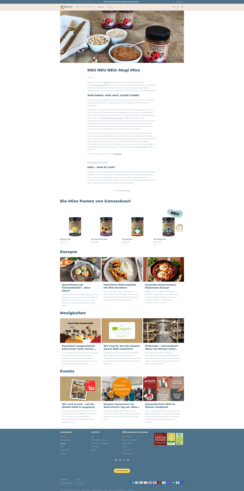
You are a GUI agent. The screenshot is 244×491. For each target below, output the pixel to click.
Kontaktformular (127, 453)
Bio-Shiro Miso (65, 239)
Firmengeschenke (65, 440)
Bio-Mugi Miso (127, 239)
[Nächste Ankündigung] (146, 2)
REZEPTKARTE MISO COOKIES (97, 162)
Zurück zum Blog (123, 190)
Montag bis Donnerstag (129, 440)
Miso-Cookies (142, 147)
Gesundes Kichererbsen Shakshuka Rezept (160, 286)
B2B (92, 437)
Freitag (124, 447)
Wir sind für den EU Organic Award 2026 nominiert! (122, 347)
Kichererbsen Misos (100, 85)
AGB (106, 490)
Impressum (63, 453)
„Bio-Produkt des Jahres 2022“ (112, 118)
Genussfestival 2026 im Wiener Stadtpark (160, 405)
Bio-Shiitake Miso (160, 239)
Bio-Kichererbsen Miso (99, 239)
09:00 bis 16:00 (126, 443)
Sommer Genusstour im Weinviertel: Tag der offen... (122, 405)
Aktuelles (63, 443)
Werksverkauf (126, 437)
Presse (62, 447)
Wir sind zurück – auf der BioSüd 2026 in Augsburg (78, 405)
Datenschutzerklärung (97, 490)
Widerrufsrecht (86, 490)
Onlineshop (63, 437)
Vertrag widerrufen (122, 471)
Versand (110, 490)
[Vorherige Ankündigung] (98, 2)
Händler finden (64, 450)
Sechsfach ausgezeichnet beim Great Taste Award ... (79, 347)
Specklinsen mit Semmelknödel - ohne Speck (76, 287)
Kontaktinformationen (120, 490)
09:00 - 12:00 (126, 450)
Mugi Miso (107, 82)
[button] (89, 7)
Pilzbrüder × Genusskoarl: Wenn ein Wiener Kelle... (161, 347)
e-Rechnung (95, 447)
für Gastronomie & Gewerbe (99, 443)
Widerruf (94, 450)
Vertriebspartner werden (98, 440)
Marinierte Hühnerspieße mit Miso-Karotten (120, 286)
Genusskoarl (67, 490)
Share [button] (91, 77)
